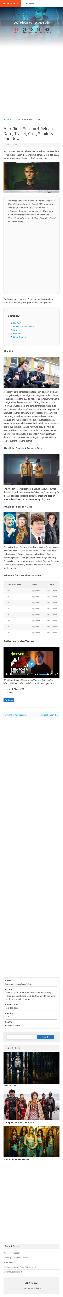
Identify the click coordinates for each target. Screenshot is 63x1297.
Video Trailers (19, 337)
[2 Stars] (15, 683)
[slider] (18, 674)
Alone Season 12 (10, 1262)
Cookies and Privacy (32, 1288)
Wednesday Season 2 (13, 1253)
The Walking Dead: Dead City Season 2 (20, 1267)
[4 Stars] (32, 683)
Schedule (17, 333)
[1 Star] (7, 683)
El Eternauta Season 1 (13, 1272)
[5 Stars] (41, 683)
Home (6, 119)
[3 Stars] (24, 683)
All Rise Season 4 (49, 715)
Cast (15, 330)
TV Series (29, 3)
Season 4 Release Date (23, 326)
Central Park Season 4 (16, 715)
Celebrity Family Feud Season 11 (17, 1258)
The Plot (17, 323)
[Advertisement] (31, 86)
